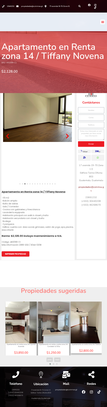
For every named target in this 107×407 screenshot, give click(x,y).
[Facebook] (83, 391)
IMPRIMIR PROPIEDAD (15, 254)
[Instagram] (91, 391)
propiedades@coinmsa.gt (66, 389)
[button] (79, 6)
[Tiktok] (99, 391)
